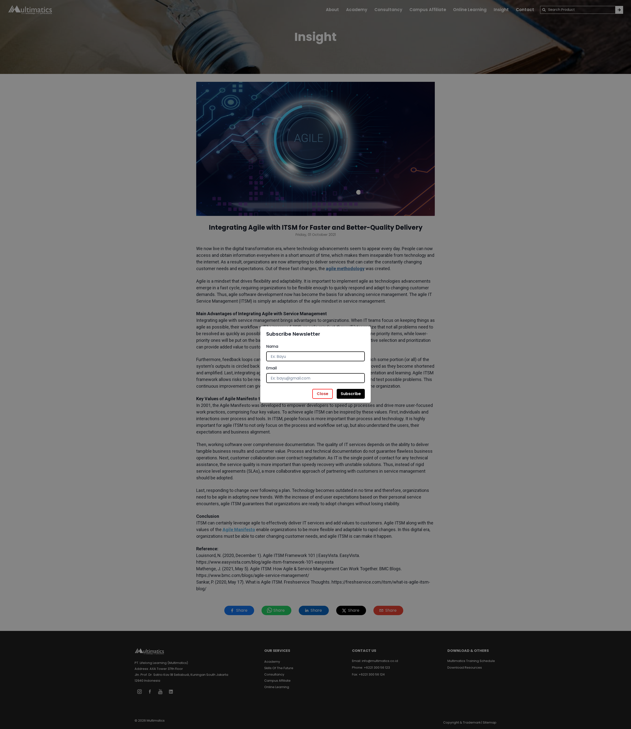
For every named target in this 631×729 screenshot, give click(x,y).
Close (322, 394)
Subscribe (351, 394)
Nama (272, 346)
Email (271, 368)
